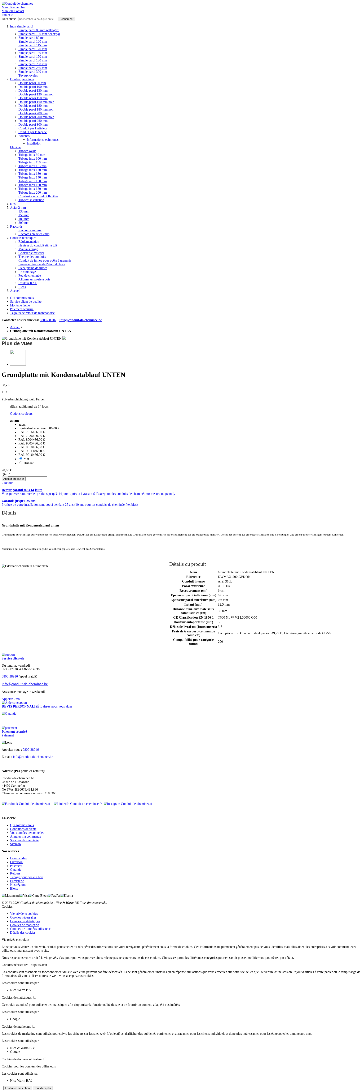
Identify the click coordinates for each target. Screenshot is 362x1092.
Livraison (16, 862)
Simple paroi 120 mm (32, 49)
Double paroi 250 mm (33, 120)
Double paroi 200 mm (33, 113)
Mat (26, 459)
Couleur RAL (27, 283)
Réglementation (28, 241)
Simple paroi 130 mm (32, 53)
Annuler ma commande (25, 836)
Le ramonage (27, 272)
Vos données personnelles (27, 832)
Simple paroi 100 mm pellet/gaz (39, 34)
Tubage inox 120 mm (32, 170)
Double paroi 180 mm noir (36, 109)
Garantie (15, 869)
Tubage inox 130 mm (32, 173)
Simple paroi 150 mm (32, 56)
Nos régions (18, 884)
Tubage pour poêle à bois (26, 877)
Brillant (29, 463)
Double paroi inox (22, 79)
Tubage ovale (27, 151)
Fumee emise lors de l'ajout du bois (41, 264)
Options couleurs (21, 413)
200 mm (23, 222)
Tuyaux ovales (28, 75)
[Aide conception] (14, 702)
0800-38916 (48, 320)
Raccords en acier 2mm (33, 234)
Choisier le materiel (31, 253)
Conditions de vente (23, 829)
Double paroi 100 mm (33, 87)
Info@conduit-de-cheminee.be (80, 320)
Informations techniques (42, 139)
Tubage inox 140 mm (32, 177)
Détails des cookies (22, 932)
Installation (34, 143)
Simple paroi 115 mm (32, 45)
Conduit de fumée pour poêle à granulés (44, 260)
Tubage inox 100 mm (32, 158)
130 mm (23, 211)
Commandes (18, 858)
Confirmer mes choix (17, 1088)
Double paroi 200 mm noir (36, 117)
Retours (15, 873)
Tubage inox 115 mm (32, 166)
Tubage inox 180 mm (32, 188)
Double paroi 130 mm (33, 90)
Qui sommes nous (22, 298)
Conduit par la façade (32, 132)
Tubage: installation (31, 200)
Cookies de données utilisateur (30, 928)
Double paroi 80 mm (32, 83)
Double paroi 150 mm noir (36, 102)
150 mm (23, 215)
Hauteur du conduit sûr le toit (37, 245)
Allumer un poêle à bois (34, 279)
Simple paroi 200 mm (32, 64)
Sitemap (15, 844)
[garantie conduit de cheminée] (181, 713)
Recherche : (9, 19)
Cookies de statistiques (25, 921)
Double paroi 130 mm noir (36, 94)
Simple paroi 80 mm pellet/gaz (38, 30)
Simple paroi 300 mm (32, 71)
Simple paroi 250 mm (32, 68)
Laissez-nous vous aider (56, 706)
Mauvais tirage (28, 249)
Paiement (8, 735)
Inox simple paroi (21, 26)
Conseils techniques (23, 238)
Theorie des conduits (32, 256)
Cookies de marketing (24, 925)
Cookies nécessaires (23, 917)
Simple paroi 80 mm (31, 37)
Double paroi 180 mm (33, 105)
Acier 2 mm (18, 207)
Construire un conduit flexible (38, 196)
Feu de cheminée (29, 275)
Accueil (15, 290)
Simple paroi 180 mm (32, 60)
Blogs (14, 888)
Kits (13, 204)
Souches (24, 136)
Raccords (16, 226)
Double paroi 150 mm (33, 98)
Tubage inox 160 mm (32, 185)
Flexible (15, 147)
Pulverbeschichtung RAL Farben (23, 399)
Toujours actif (38, 965)
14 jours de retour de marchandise (32, 313)
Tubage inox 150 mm (32, 181)
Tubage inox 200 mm (32, 192)
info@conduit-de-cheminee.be (25, 684)
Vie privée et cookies (24, 913)
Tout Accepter (42, 1088)
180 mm (23, 219)
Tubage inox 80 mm (31, 154)
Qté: (4, 474)
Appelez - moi (11, 699)
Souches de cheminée (24, 840)
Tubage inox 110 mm (32, 162)
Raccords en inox (29, 230)
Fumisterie (17, 881)
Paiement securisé (22, 309)
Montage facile (20, 305)
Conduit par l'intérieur (32, 128)
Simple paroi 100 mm (32, 41)
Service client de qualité (25, 301)
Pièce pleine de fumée (32, 268)
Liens (22, 287)
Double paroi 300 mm (33, 124)
